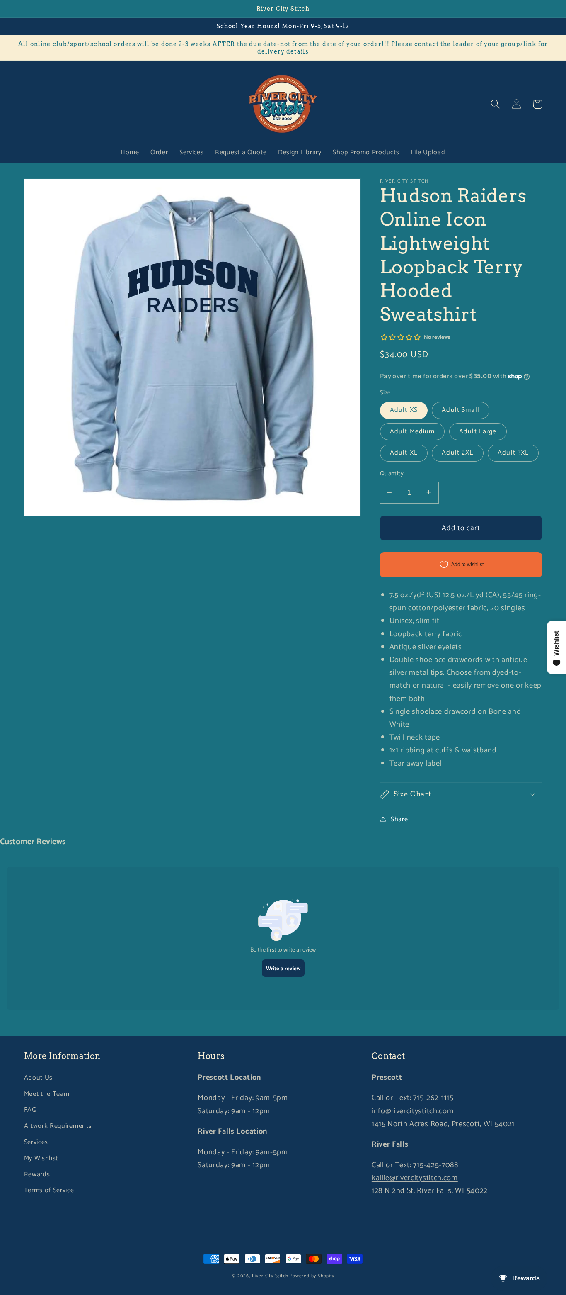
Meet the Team (47, 1094)
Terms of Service (49, 1190)
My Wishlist (41, 1158)
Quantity (392, 474)
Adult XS (404, 410)
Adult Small (460, 410)
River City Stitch (270, 1276)
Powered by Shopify (312, 1276)
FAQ (30, 1109)
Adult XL (404, 452)
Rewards (37, 1174)
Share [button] (399, 819)
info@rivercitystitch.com (413, 1111)
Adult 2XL (457, 452)
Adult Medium (412, 431)
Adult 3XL (513, 452)
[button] (495, 104)
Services (36, 1142)
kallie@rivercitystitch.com (415, 1178)
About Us (38, 1077)
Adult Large (478, 431)
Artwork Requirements (58, 1126)
